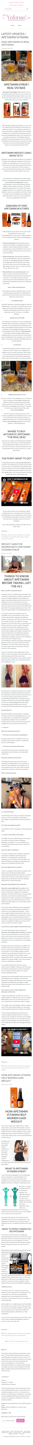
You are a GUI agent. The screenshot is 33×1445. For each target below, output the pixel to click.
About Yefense (5, 1431)
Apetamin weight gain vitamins (14, 125)
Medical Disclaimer (13, 1433)
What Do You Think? (7, 1432)
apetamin (5, 535)
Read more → (5, 531)
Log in (10, 2)
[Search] (27, 8)
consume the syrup (17, 1250)
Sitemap (22, 1433)
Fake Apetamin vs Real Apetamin (15, 43)
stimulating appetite (16, 260)
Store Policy (27, 1431)
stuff (13, 165)
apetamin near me (21, 535)
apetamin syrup (7, 536)
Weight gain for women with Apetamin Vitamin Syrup (15, 547)
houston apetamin (9, 538)
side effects (15, 358)
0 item (13, 5)
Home (12, 25)
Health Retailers (26, 1432)
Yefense (28, 1436)
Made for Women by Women (19, 1436)
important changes (13, 861)
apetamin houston (12, 535)
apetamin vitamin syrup (18, 1067)
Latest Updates (12, 34)
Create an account (19, 2)
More (19, 25)
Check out (20, 5)
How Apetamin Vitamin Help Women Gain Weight (16, 1078)
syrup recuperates (16, 608)
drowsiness (9, 1236)
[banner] (16, 17)
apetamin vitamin (16, 536)
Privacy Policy (17, 1432)
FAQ (12, 1431)
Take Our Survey (18, 1431)
